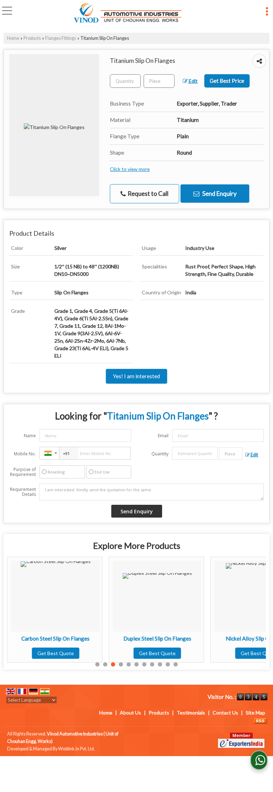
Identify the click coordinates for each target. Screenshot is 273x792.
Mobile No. (25, 454)
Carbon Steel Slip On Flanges (55, 638)
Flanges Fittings (60, 38)
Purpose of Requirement (23, 472)
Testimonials (191, 713)
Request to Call (147, 193)
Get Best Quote (55, 653)
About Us (130, 713)
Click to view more (130, 169)
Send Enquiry (219, 193)
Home (13, 38)
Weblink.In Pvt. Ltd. (76, 748)
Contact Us (225, 713)
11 (175, 664)
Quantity (159, 454)
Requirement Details (23, 492)
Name (30, 436)
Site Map (255, 713)
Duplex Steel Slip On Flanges (157, 638)
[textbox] (159, 81)
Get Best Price (227, 80)
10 (168, 664)
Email (163, 436)
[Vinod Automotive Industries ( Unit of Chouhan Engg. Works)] (128, 13)
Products (32, 38)
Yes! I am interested (136, 376)
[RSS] (260, 720)
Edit (193, 81)
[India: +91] (49, 453)
